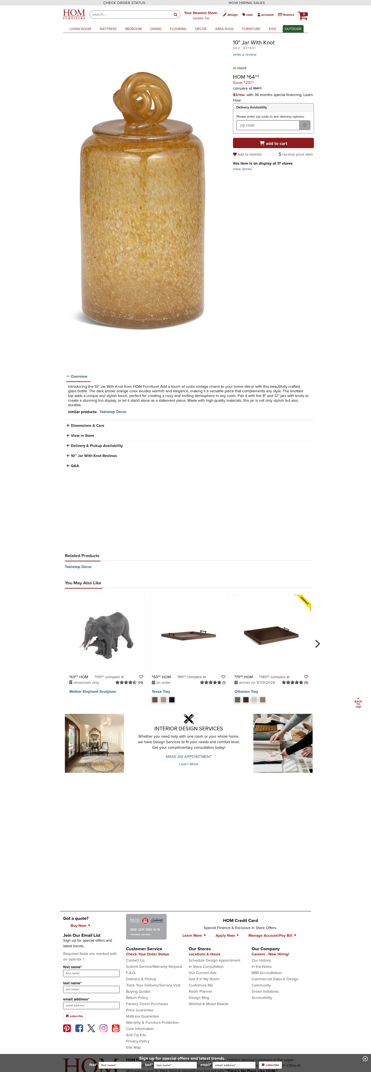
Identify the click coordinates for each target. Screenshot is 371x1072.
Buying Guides (138, 991)
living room (80, 28)
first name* (72, 967)
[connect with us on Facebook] (79, 1028)
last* (149, 1064)
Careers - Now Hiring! (270, 954)
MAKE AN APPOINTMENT (189, 756)
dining (155, 28)
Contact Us (135, 960)
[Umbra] (172, 700)
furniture (251, 28)
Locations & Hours (204, 954)
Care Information (140, 1028)
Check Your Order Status (147, 954)
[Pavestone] (254, 700)
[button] (201, 15)
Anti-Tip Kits (136, 1035)
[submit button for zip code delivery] (304, 125)
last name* (72, 983)
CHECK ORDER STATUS (124, 3)
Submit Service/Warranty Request (154, 966)
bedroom (133, 28)
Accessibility (262, 997)
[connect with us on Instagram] (103, 1028)
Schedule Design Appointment (214, 960)
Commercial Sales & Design (275, 979)
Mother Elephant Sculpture (92, 691)
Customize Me (201, 985)
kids (272, 28)
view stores (242, 169)
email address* (76, 999)
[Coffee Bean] (246, 700)
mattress (108, 28)
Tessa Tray (161, 691)
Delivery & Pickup (141, 979)
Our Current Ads (202, 973)
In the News (262, 966)
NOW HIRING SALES (247, 3)
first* (93, 1064)
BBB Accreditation (267, 973)
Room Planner (200, 991)
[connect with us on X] (91, 1028)
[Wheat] (163, 700)
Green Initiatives (265, 991)
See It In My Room (204, 979)
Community (261, 985)
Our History (261, 960)
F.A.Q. (131, 973)
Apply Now (225, 935)
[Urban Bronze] (237, 700)
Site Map (133, 1047)
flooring (178, 28)
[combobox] (130, 15)
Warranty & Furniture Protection (152, 1022)
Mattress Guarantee (142, 1016)
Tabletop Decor (113, 412)
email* (205, 1064)
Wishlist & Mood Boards (208, 1004)
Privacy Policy (137, 1041)
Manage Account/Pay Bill (270, 935)
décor (201, 28)
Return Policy (137, 997)
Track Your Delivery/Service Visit (153, 985)
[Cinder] (155, 700)
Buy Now (78, 925)
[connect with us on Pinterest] (67, 1028)
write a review (244, 54)
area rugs (224, 28)
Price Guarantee (139, 1010)
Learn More (188, 764)
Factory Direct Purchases (147, 1004)
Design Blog (199, 997)
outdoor (293, 28)
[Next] (316, 642)
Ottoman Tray (246, 691)
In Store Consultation (206, 966)
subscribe (76, 1016)
